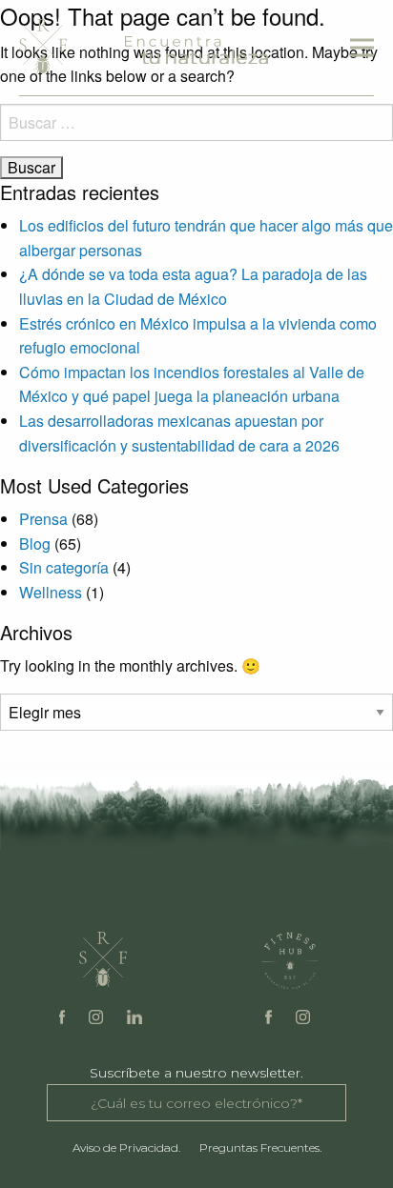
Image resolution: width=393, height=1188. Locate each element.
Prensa (43, 519)
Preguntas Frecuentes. (260, 1147)
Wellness (50, 592)
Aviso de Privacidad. (126, 1147)
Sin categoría (64, 567)
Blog (35, 543)
